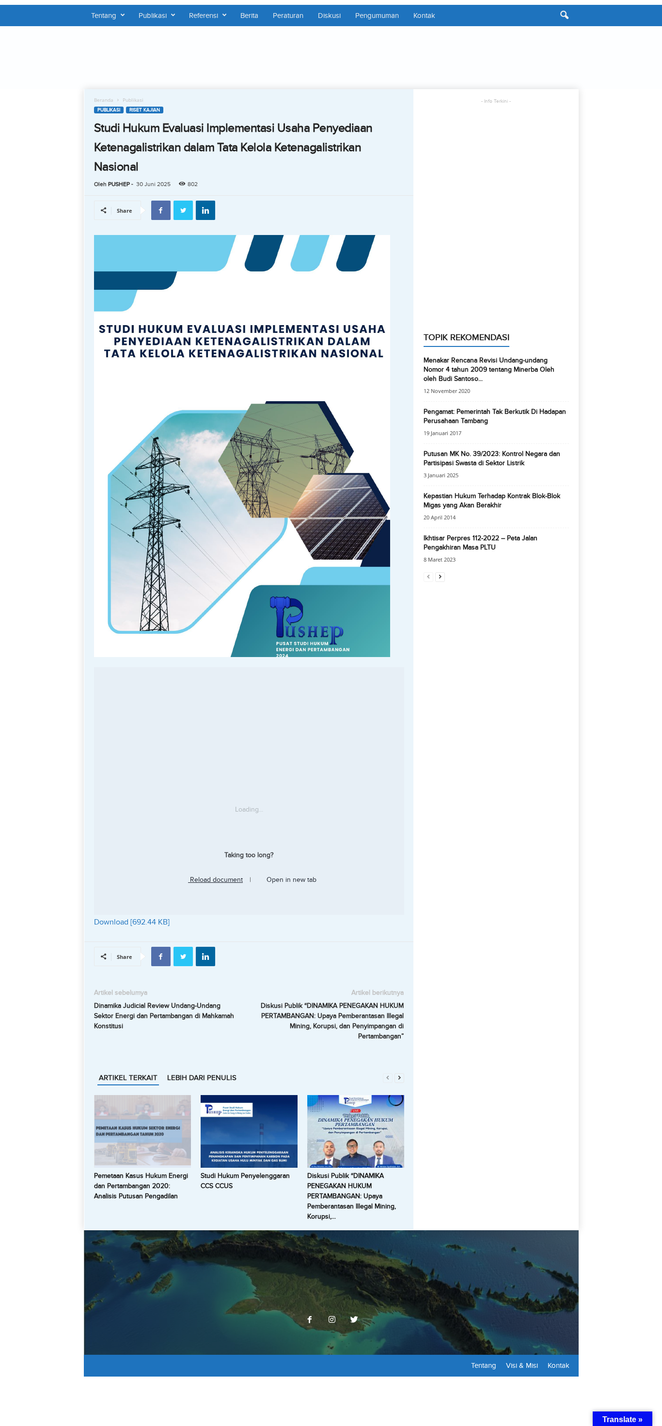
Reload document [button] (215, 880)
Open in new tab (290, 880)
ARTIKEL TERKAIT (128, 1077)
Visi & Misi (522, 1365)
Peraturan (288, 15)
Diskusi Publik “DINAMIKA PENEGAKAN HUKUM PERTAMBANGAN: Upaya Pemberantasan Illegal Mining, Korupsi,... (351, 1196)
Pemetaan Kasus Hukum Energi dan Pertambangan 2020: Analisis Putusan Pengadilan (141, 1186)
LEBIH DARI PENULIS (201, 1077)
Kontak (424, 15)
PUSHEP (119, 184)
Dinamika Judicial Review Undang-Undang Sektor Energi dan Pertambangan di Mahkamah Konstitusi (164, 1016)
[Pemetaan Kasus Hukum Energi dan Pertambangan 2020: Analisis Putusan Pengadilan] (142, 1131)
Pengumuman (377, 15)
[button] (564, 15)
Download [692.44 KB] (132, 922)
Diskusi (329, 15)
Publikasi (153, 15)
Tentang (103, 15)
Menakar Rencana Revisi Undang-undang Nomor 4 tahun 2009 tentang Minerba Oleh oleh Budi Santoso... (489, 369)
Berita (249, 15)
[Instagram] (332, 1320)
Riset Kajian (144, 110)
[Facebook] (310, 1320)
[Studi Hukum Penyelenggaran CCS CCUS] (249, 1131)
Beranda (103, 99)
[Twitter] (353, 1320)
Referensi (203, 15)
